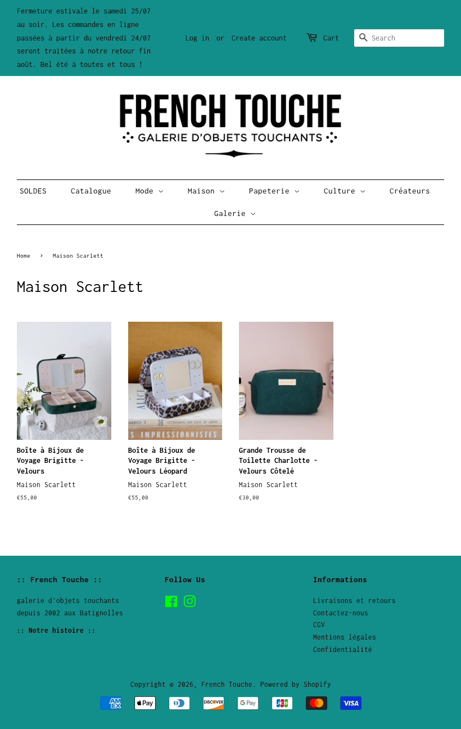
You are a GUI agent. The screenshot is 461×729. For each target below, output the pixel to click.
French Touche (226, 684)
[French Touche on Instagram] (189, 604)
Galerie (232, 213)
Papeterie (271, 190)
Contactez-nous (340, 612)
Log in (197, 38)
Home (23, 255)
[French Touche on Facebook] (171, 604)
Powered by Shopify (295, 684)
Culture (342, 190)
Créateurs (410, 190)
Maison (203, 190)
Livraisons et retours (354, 600)
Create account (259, 38)
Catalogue (91, 190)
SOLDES (33, 190)
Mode (146, 190)
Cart (331, 38)
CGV (319, 624)
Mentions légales (344, 637)
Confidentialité (342, 649)
